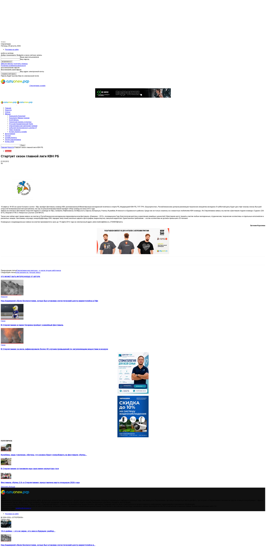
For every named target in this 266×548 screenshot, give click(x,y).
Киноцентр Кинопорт (17, 116)
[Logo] (9, 104)
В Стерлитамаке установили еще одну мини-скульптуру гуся (30, 468)
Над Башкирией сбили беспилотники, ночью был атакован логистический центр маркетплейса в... (48, 545)
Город (3, 321)
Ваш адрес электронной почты (32, 72)
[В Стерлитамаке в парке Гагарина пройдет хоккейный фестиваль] (12, 319)
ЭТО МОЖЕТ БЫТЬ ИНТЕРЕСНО (14, 277)
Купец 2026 (9, 142)
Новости (8, 110)
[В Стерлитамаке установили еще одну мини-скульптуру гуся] (6, 465)
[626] (133, 254)
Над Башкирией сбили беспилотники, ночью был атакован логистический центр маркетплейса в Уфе (49, 301)
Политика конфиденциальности (13, 66)
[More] (65, 166)
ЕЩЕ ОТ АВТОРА (33, 277)
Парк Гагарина (14, 130)
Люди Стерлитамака (13, 140)
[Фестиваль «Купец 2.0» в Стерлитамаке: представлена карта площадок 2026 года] (6, 478)
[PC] (133, 97)
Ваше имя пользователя (29, 57)
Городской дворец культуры (20, 122)
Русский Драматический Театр (21, 124)
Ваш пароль (24, 59)
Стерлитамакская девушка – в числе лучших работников (39, 270)
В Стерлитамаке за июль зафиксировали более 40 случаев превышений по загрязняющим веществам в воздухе (54, 349)
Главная (8, 108)
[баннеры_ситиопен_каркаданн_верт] (133, 437)
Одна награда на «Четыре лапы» (28, 272)
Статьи (7, 112)
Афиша (7, 114)
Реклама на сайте (12, 50)
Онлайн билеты (11, 138)
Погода (8, 136)
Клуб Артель (14, 120)
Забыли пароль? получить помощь (14, 64)
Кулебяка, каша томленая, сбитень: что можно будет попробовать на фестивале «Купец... (44, 455)
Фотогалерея (10, 134)
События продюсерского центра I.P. (23, 128)
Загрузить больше (8, 487)
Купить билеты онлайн (18, 132)
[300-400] (133, 393)
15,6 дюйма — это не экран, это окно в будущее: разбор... (28, 531)
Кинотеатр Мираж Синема (19, 118)
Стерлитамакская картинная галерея (23, 126)
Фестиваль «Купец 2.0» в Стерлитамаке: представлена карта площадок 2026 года (40, 482)
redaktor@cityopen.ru (23, 508)
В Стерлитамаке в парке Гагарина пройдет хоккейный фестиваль (32, 325)
